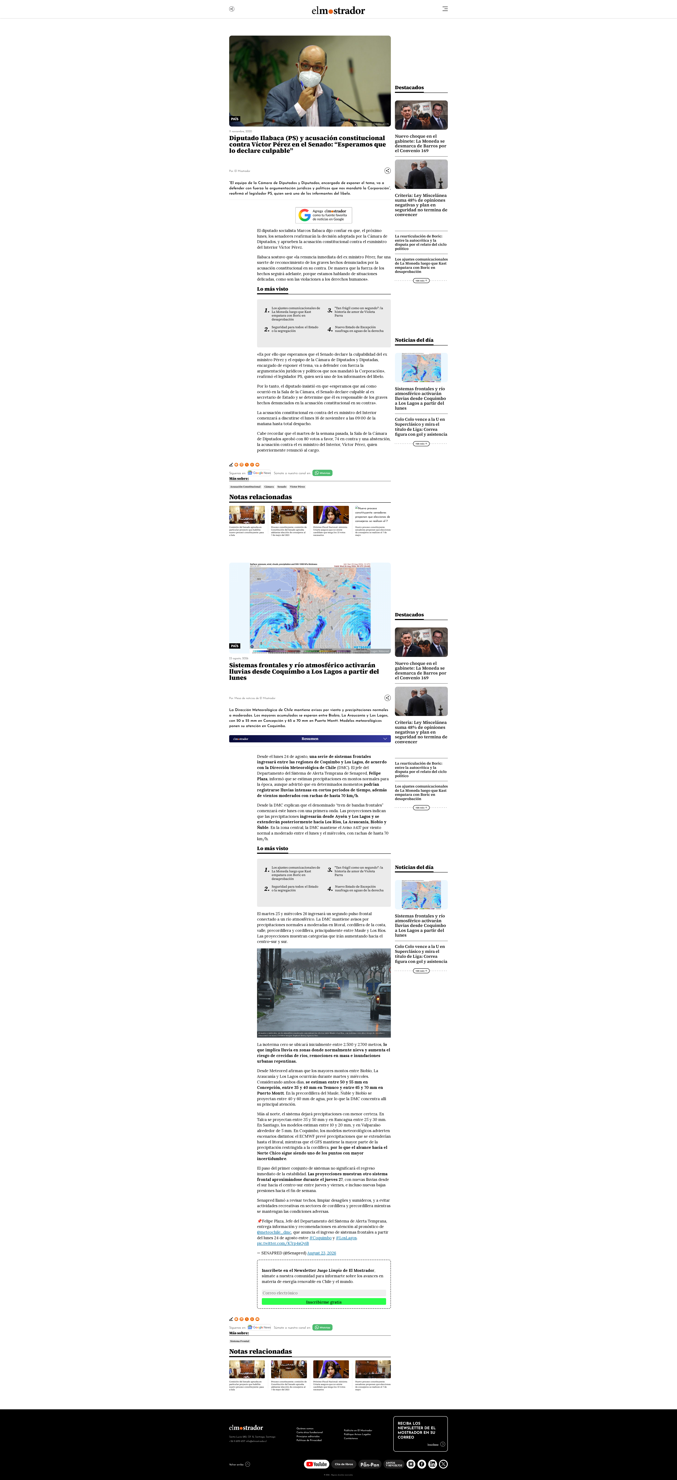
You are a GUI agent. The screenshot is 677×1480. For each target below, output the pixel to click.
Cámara (269, 486)
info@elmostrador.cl (256, 1440)
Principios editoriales (308, 1436)
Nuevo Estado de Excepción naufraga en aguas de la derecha (359, 329)
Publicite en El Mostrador (358, 1430)
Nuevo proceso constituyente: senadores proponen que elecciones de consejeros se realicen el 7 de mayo (373, 531)
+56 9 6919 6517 (237, 1440)
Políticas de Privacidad (309, 1440)
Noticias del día (414, 339)
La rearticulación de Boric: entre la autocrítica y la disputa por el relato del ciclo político (421, 242)
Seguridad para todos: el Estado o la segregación (295, 329)
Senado (281, 486)
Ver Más (420, 280)
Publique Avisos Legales (357, 1434)
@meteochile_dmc (274, 1232)
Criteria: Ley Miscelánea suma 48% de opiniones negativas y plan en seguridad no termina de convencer (421, 205)
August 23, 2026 (321, 1252)
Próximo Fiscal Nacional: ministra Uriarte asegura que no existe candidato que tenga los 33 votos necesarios (330, 531)
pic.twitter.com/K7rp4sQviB (283, 1243)
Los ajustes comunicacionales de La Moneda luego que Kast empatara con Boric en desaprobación (296, 313)
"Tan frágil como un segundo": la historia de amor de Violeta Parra (359, 312)
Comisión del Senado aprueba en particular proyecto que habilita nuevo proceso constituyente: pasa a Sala (246, 531)
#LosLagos (346, 1237)
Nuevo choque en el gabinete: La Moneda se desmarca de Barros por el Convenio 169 (420, 143)
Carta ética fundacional (310, 1432)
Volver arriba (236, 1464)
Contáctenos (351, 1438)
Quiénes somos (305, 1428)
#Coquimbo (320, 1237)
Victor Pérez (297, 486)
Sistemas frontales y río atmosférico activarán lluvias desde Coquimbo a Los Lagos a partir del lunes (420, 398)
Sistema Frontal (239, 1341)
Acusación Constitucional (245, 486)
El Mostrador (242, 171)
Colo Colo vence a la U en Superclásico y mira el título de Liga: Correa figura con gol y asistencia (421, 426)
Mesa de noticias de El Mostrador (254, 698)
